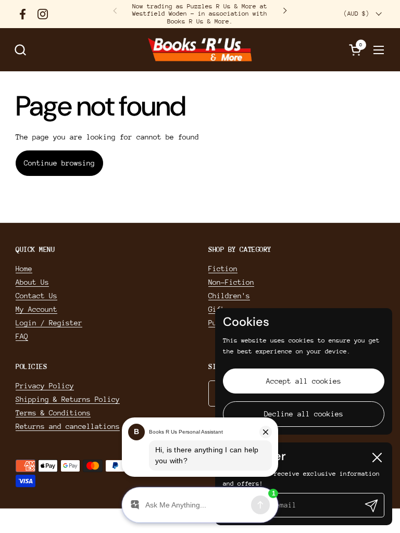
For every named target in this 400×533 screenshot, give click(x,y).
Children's (229, 295)
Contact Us (36, 295)
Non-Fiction (231, 282)
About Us (32, 282)
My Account (36, 309)
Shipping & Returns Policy (68, 399)
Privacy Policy (45, 386)
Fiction (223, 268)
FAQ (22, 336)
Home (24, 268)
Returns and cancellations (68, 426)
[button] (20, 49)
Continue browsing (59, 163)
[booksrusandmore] (200, 49)
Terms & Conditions (53, 413)
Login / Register (49, 323)
